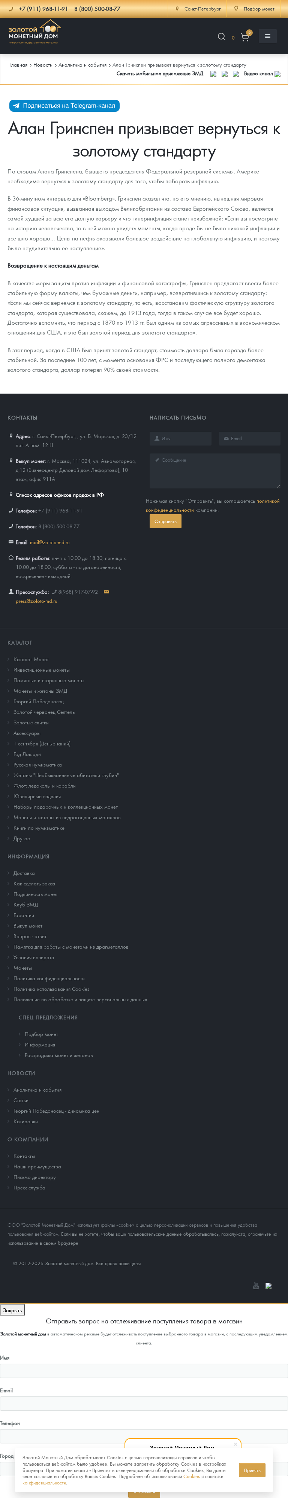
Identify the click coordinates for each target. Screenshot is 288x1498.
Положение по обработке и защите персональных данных (80, 999)
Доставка (24, 872)
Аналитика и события (38, 1089)
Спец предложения (48, 1017)
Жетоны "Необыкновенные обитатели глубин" (66, 774)
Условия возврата (34, 957)
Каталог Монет (31, 658)
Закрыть (12, 1309)
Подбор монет (41, 1033)
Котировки (26, 1121)
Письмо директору (35, 1176)
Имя (4, 1357)
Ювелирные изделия (37, 795)
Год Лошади (27, 753)
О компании (28, 1139)
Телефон (10, 1422)
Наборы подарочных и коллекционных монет (66, 806)
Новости (21, 1072)
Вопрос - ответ (30, 935)
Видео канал (259, 73)
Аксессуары (27, 732)
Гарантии (24, 914)
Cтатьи (21, 1100)
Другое (22, 838)
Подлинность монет (36, 893)
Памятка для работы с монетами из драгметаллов (71, 946)
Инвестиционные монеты (42, 669)
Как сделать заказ (34, 883)
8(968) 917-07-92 (78, 591)
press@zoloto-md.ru (36, 600)
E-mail (6, 1390)
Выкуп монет (28, 925)
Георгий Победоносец (39, 701)
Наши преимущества (37, 1166)
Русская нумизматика (38, 764)
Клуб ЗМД (26, 904)
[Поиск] (221, 38)
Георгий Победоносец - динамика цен (56, 1110)
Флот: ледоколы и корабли (45, 785)
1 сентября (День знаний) (42, 743)
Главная (18, 64)
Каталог (20, 642)
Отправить (165, 521)
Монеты (23, 967)
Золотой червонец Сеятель (44, 711)
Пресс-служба (29, 1187)
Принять (252, 1470)
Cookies (191, 1476)
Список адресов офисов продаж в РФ (60, 494)
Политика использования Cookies (51, 988)
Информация (29, 856)
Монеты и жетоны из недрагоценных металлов (67, 817)
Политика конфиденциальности (49, 978)
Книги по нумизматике (39, 827)
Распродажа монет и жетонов (59, 1054)
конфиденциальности (44, 1482)
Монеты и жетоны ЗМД (40, 690)
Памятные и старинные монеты (49, 680)
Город (7, 1455)
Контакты (24, 1155)
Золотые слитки (31, 722)
